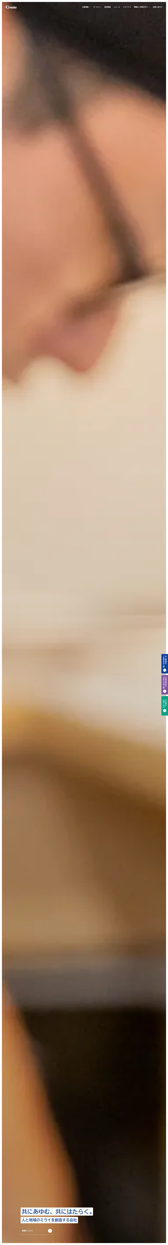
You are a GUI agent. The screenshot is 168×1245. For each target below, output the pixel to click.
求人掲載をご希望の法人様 (165, 662)
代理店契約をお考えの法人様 (165, 683)
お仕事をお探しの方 (165, 703)
